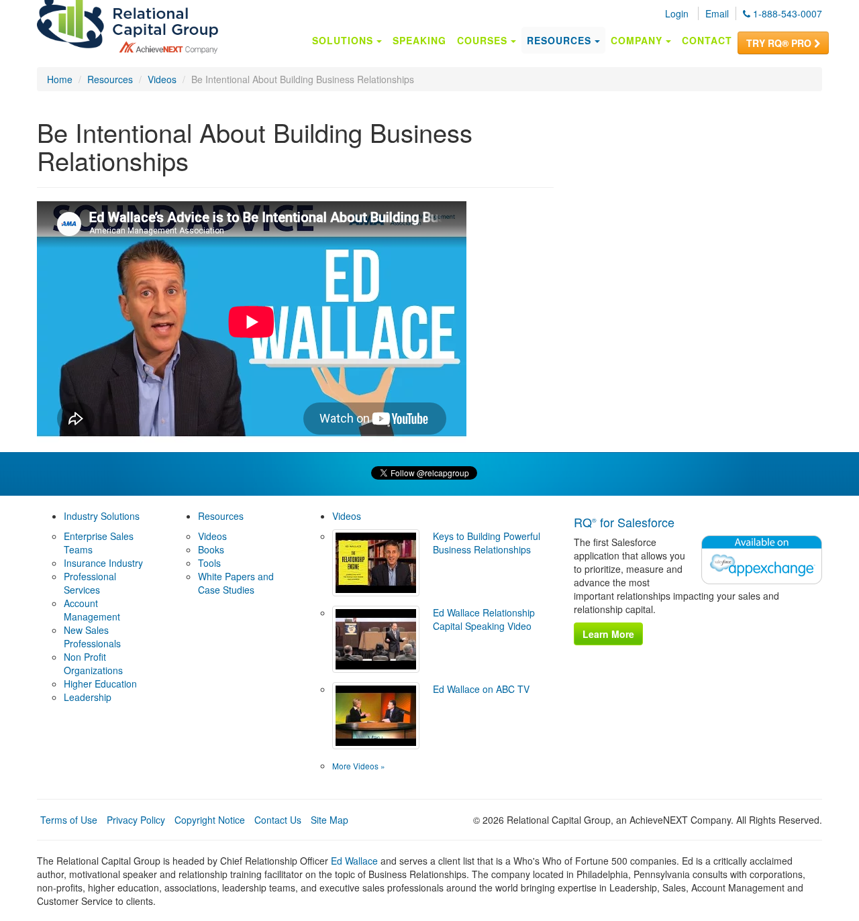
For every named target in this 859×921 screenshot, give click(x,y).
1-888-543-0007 (786, 13)
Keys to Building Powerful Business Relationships (486, 542)
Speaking (419, 40)
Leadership (87, 697)
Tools (209, 563)
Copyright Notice (209, 819)
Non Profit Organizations (93, 663)
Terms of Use (68, 819)
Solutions (344, 40)
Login (677, 13)
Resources (561, 40)
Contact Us (277, 819)
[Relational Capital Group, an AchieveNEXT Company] (127, 29)
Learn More (608, 634)
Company (638, 40)
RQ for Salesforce (624, 522)
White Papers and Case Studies (236, 583)
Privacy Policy (136, 819)
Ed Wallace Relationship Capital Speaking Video (484, 619)
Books (211, 549)
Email (717, 13)
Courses (484, 40)
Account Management (92, 609)
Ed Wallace (354, 860)
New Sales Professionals (92, 636)
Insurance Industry (103, 563)
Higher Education (100, 683)
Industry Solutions (102, 516)
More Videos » (358, 765)
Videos (162, 79)
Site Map (329, 819)
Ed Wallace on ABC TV (481, 689)
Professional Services (90, 583)
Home (59, 79)
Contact (707, 40)
